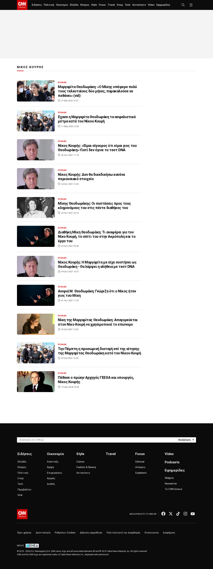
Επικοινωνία (152, 532)
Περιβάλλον (24, 489)
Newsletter (171, 483)
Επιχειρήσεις (54, 472)
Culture (80, 461)
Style (94, 4)
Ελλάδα (74, 4)
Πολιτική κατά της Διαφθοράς (123, 532)
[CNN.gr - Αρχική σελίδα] (22, 514)
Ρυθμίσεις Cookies (65, 532)
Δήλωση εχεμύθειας (91, 532)
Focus (102, 4)
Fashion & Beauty (86, 467)
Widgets (169, 477)
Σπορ (120, 4)
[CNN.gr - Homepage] (22, 5)
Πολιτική (49, 4)
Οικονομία (62, 4)
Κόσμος (84, 4)
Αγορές (51, 478)
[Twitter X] (171, 514)
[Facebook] (163, 514)
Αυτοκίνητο (139, 4)
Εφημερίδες (163, 4)
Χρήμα (50, 467)
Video (151, 4)
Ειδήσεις (37, 4)
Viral (19, 495)
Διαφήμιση (169, 532)
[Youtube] (193, 514)
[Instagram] (185, 514)
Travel (111, 4)
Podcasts (172, 462)
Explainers (141, 472)
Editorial (139, 461)
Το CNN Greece (173, 489)
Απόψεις (140, 467)
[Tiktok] (178, 514)
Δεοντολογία (43, 532)
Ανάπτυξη (52, 461)
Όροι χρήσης (24, 532)
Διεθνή (51, 483)
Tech (127, 4)
